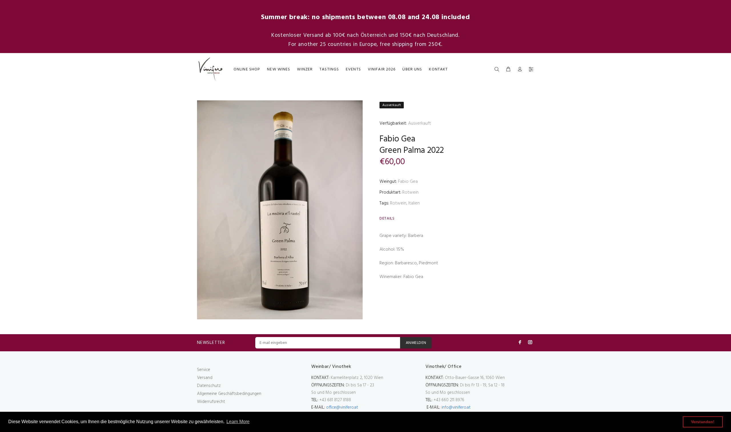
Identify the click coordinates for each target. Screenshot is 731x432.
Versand (204, 377)
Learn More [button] (238, 421)
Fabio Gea (397, 139)
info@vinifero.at (456, 407)
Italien (414, 203)
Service (203, 369)
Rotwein (410, 192)
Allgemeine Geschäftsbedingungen (229, 393)
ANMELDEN (416, 343)
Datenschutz (209, 385)
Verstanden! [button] (702, 421)
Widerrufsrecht (211, 401)
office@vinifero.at (342, 407)
